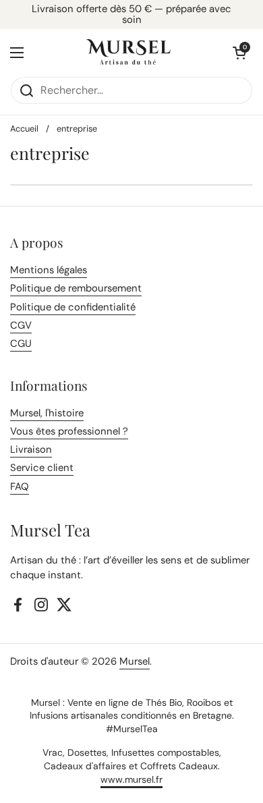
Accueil (24, 128)
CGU (21, 343)
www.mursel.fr (131, 779)
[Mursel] (128, 52)
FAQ (19, 486)
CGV (21, 325)
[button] (239, 52)
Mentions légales (48, 270)
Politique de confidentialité (73, 307)
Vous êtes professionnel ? (69, 431)
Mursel (134, 661)
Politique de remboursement (76, 288)
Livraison (31, 449)
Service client (42, 467)
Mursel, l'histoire (47, 413)
